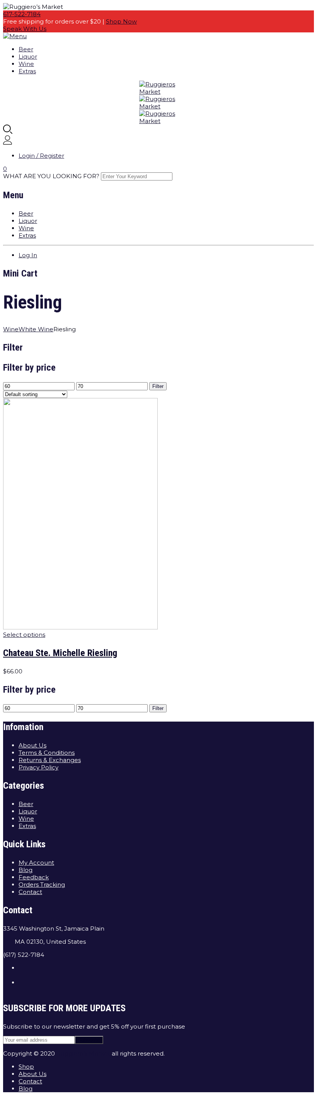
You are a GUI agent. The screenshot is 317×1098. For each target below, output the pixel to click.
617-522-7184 (22, 14)
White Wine (36, 329)
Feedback (34, 877)
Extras (27, 71)
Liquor (28, 56)
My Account (36, 862)
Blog (25, 870)
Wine (26, 63)
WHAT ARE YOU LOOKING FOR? (51, 176)
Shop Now (121, 21)
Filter (158, 386)
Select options (24, 634)
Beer (26, 49)
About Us (32, 745)
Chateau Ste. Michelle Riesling (60, 653)
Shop (26, 1066)
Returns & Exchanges (50, 760)
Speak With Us (24, 28)
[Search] (7, 131)
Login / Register (41, 155)
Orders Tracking (42, 884)
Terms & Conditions (47, 752)
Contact (30, 892)
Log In (28, 255)
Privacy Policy (38, 767)
